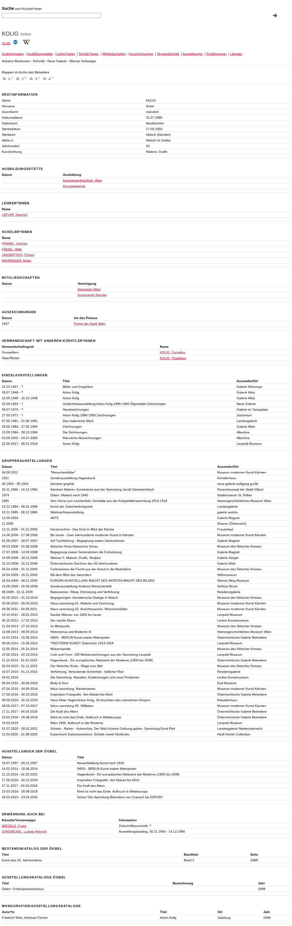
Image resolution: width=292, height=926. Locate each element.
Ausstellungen (192, 54)
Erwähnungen (216, 54)
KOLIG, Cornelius (172, 352)
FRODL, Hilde (12, 249)
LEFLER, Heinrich (15, 215)
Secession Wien (89, 289)
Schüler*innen (89, 54)
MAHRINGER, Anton (16, 260)
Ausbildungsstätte (40, 54)
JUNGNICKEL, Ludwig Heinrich (24, 831)
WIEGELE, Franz (14, 826)
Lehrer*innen (65, 54)
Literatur (236, 54)
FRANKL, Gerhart (14, 243)
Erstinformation (13, 54)
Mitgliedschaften (114, 54)
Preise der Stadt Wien (89, 323)
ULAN (6, 43)
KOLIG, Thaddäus (173, 358)
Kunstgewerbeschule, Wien (82, 180)
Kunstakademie (74, 186)
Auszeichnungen (141, 54)
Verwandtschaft (168, 54)
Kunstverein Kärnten (92, 295)
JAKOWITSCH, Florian (18, 255)
